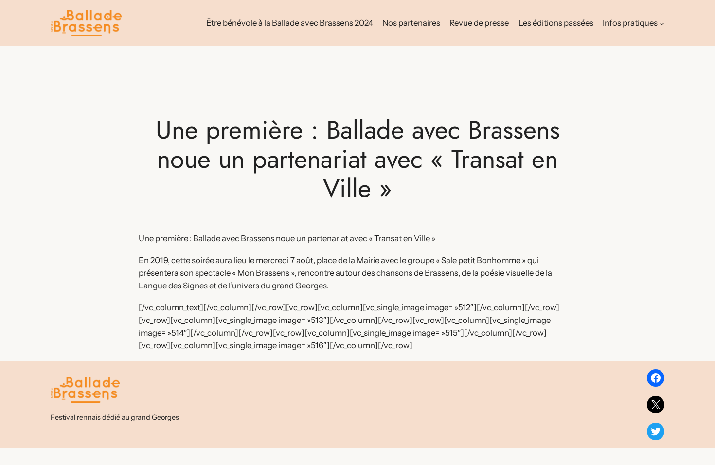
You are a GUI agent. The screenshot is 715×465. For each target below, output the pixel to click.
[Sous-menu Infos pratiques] (662, 22)
